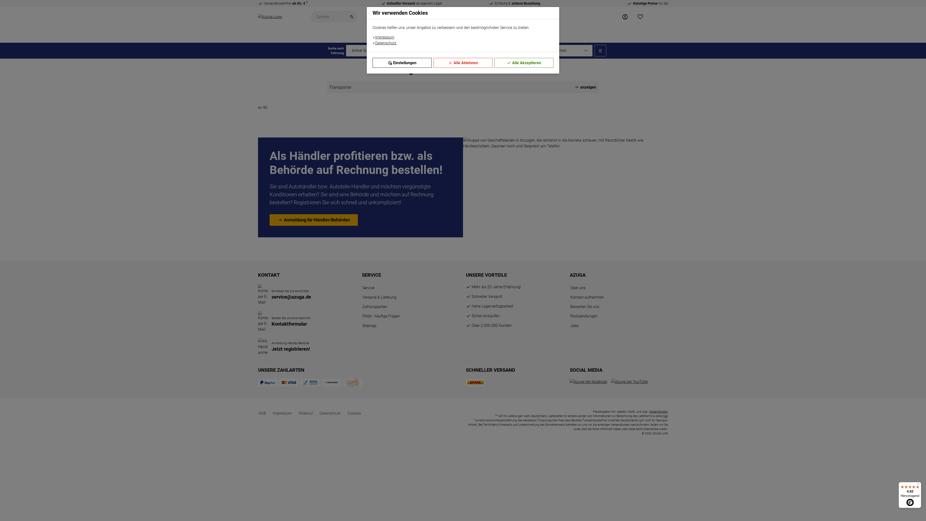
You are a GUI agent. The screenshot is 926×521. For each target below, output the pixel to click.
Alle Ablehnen (466, 63)
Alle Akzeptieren (526, 63)
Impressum (384, 37)
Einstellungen (404, 63)
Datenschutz (385, 43)
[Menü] (918, 485)
